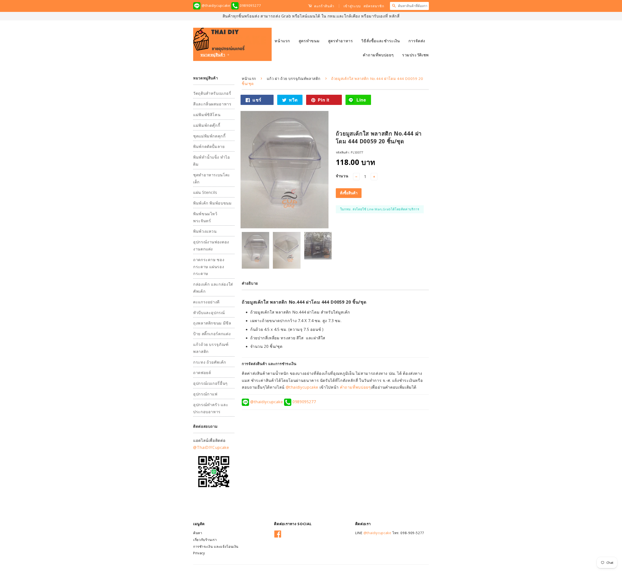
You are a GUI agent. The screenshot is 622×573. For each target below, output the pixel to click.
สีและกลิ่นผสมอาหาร (212, 104)
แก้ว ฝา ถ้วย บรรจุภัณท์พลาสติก (293, 78)
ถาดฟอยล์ (202, 372)
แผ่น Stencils (205, 192)
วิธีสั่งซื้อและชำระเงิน (380, 40)
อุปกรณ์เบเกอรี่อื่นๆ (210, 383)
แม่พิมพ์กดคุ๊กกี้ (206, 125)
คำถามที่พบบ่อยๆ (378, 55)
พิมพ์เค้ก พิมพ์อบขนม (212, 203)
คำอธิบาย (250, 283)
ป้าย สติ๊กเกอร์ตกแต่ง (212, 333)
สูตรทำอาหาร (340, 40)
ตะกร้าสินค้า (323, 6)
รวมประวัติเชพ (415, 55)
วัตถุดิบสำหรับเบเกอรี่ (212, 93)
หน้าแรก (282, 40)
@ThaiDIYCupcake (211, 447)
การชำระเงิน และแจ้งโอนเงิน (215, 546)
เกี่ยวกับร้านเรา (205, 539)
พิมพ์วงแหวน (205, 231)
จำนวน (342, 176)
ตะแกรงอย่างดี (206, 302)
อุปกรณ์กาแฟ (205, 394)
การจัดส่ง (416, 40)
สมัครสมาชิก (373, 6)
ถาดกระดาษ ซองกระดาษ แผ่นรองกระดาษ (208, 266)
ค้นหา (197, 532)
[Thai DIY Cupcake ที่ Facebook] (278, 533)
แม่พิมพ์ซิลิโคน (206, 114)
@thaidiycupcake (215, 5)
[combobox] (413, 6)
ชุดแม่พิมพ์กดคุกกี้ (209, 136)
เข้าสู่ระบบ (352, 6)
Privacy (199, 553)
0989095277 (250, 5)
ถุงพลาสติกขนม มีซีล (212, 323)
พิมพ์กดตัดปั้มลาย (209, 146)
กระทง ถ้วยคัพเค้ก (209, 362)
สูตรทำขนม (309, 40)
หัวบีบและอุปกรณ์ (209, 312)
